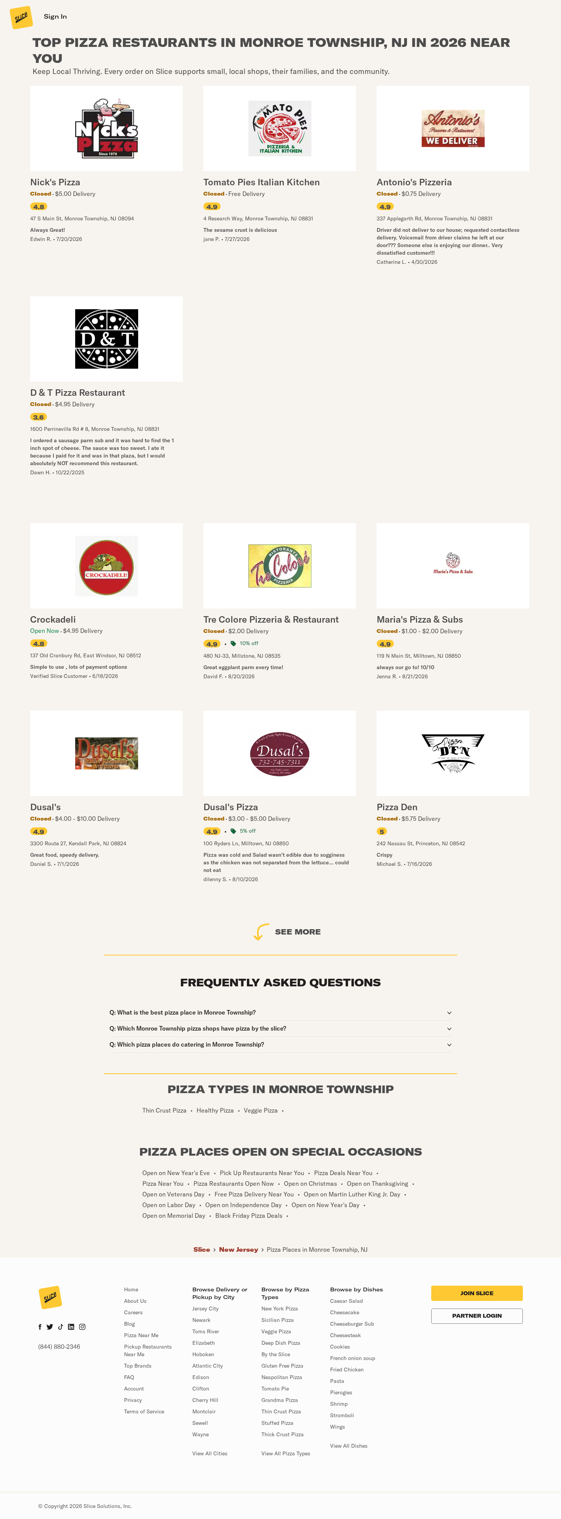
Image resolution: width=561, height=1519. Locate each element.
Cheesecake (344, 1312)
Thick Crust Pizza (282, 1434)
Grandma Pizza (279, 1400)
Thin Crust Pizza (281, 1411)
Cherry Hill (205, 1400)
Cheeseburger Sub (352, 1323)
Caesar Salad (346, 1300)
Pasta (337, 1381)
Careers (133, 1312)
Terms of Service (144, 1411)
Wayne (200, 1434)
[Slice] (20, 17)
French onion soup (352, 1358)
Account (134, 1388)
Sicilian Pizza (277, 1320)
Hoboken (203, 1354)
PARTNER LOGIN (477, 1315)
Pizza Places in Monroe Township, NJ (317, 1249)
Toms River (205, 1331)
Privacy (133, 1400)
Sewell (200, 1422)
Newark (201, 1320)
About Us (135, 1300)
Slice (201, 1249)
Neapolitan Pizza (281, 1377)
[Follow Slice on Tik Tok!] (60, 1327)
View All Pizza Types (285, 1453)
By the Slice (275, 1354)
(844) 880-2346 (59, 1346)
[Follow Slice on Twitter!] (49, 1327)
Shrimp (339, 1403)
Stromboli (342, 1415)
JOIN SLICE (477, 1293)
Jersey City (205, 1308)
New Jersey (238, 1249)
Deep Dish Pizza (280, 1342)
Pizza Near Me (141, 1335)
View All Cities (209, 1453)
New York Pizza (279, 1308)
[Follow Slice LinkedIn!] (71, 1327)
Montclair (204, 1411)
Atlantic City (207, 1365)
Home (131, 1289)
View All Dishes (349, 1445)
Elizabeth (203, 1342)
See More (298, 931)
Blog (129, 1323)
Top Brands (138, 1365)
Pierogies (341, 1392)
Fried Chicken (347, 1369)
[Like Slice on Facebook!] (40, 1327)
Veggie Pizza (276, 1331)
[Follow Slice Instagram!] (82, 1327)
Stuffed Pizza (277, 1422)
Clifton (200, 1388)
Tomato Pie (275, 1388)
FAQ (129, 1377)
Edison (200, 1377)
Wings (337, 1426)
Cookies (340, 1346)
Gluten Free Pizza (282, 1365)
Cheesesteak (345, 1335)
